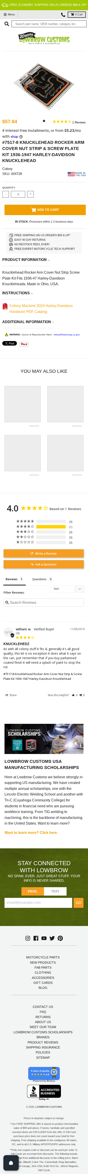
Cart (79, 14)
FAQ (43, 1012)
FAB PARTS (43, 967)
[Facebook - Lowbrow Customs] (36, 938)
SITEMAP (43, 1057)
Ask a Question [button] (45, 564)
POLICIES (43, 1052)
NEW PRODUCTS (43, 962)
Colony (7, 169)
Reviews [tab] (11, 579)
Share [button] (13, 695)
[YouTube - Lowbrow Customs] (44, 938)
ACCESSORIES (43, 978)
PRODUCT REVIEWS (43, 1042)
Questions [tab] (39, 579)
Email (33, 891)
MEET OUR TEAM (43, 1027)
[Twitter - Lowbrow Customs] (52, 938)
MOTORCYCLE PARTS (43, 957)
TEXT (55, 891)
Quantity (8, 187)
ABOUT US (43, 1022)
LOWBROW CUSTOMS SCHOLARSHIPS (43, 1032)
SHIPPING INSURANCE (43, 1047)
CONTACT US (43, 1007)
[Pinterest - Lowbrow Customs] (60, 938)
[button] (74, 695)
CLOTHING (43, 972)
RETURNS (43, 1017)
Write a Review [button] (46, 553)
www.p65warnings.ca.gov (67, 334)
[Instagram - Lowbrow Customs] (27, 938)
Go (78, 903)
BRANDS (43, 1037)
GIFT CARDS (43, 983)
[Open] (11, 1163)
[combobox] (49, 23)
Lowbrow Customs (48, 1106)
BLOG (43, 988)
